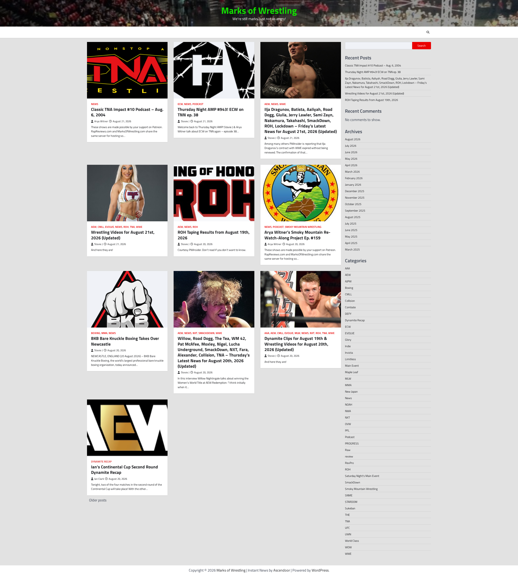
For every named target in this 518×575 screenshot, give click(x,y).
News (94, 104)
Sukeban (350, 508)
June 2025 (351, 230)
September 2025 (355, 210)
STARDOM (351, 502)
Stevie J (185, 121)
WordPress (320, 570)
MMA (104, 333)
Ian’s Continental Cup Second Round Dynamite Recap (124, 469)
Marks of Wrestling (259, 10)
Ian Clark (99, 479)
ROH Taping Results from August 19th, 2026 (214, 235)
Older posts (97, 500)
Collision (350, 301)
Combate (350, 307)
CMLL (101, 226)
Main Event (352, 365)
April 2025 (351, 243)
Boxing (95, 333)
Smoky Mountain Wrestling (303, 226)
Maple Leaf (351, 372)
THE (347, 515)
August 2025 (352, 217)
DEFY (348, 314)
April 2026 (351, 165)
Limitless (350, 359)
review (349, 456)
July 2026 (350, 145)
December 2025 (354, 191)
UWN (348, 534)
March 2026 (352, 171)
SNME (348, 495)
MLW (297, 333)
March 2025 (352, 249)
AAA (266, 333)
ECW (180, 104)
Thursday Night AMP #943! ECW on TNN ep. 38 (211, 112)
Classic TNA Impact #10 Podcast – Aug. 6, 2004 (127, 112)
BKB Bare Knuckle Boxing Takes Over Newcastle (125, 341)
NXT (195, 333)
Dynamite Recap (101, 461)
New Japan (351, 391)
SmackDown (206, 333)
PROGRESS (352, 443)
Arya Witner (101, 121)
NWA (348, 411)
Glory (348, 339)
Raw (347, 450)
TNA (132, 226)
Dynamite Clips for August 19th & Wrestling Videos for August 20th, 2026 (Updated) (296, 344)
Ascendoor (281, 570)
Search (421, 45)
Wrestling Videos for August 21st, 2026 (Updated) (123, 235)
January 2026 (353, 184)
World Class (352, 541)
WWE (282, 104)
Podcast (197, 104)
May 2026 (351, 158)
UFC (347, 528)
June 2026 (351, 152)
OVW (348, 424)
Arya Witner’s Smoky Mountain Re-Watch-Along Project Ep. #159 (297, 235)
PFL (347, 430)
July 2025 (350, 223)
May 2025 (351, 236)
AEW (267, 104)
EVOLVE (109, 226)
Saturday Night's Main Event (362, 476)
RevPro (349, 463)
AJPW (348, 281)
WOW (348, 547)
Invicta (349, 352)
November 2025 (354, 197)
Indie (348, 346)
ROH (126, 226)
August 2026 (352, 139)
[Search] (428, 32)
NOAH (348, 404)
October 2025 (353, 204)
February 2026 (354, 178)
